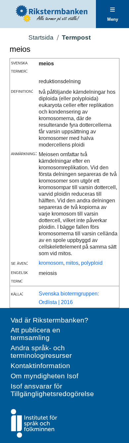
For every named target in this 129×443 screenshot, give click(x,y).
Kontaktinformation (40, 365)
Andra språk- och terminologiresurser (41, 351)
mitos (72, 263)
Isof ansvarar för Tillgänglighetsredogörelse (52, 389)
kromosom (51, 263)
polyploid (92, 263)
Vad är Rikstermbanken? (49, 320)
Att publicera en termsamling (35, 333)
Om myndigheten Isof (44, 376)
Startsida (41, 37)
